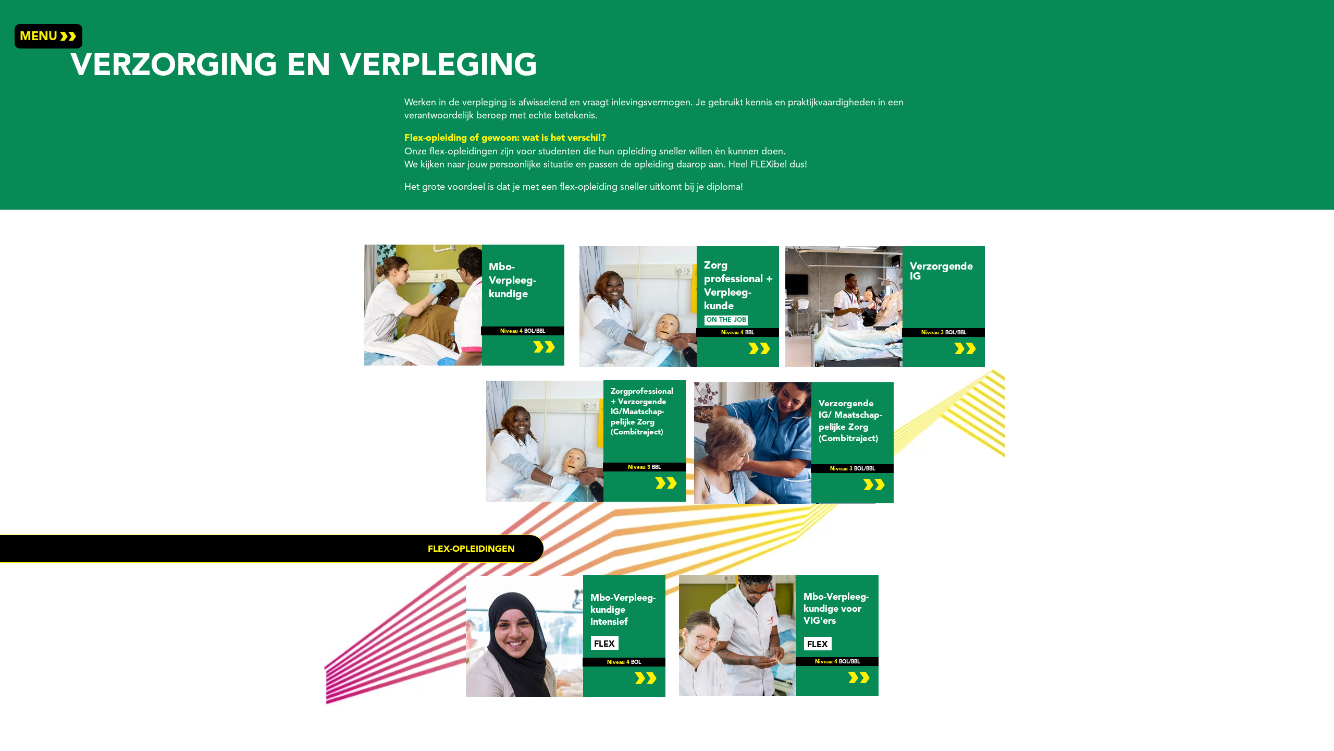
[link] (586, 441)
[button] (48, 36)
